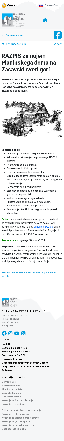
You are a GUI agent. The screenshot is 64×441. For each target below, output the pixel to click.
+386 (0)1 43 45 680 (10, 322)
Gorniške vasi (9, 382)
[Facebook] (4, 333)
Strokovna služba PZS (13, 355)
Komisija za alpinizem (13, 404)
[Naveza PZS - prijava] (10, 5)
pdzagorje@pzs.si (43, 226)
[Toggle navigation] (58, 20)
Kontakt (6, 344)
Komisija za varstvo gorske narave (20, 418)
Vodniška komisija (11, 393)
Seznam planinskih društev (16, 351)
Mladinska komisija (12, 389)
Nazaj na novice (14, 35)
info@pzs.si (7, 326)
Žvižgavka (7, 370)
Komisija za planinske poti (16, 414)
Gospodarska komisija (14, 429)
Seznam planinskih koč (14, 348)
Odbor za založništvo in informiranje (21, 410)
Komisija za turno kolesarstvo (18, 425)
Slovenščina (51, 5)
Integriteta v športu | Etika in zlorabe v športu (26, 366)
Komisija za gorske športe (16, 421)
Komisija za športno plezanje (17, 400)
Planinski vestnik (11, 385)
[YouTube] (17, 333)
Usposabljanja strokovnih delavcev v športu (25, 363)
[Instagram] (10, 333)
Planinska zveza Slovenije (23, 311)
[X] (23, 333)
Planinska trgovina (12, 359)
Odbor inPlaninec (11, 396)
